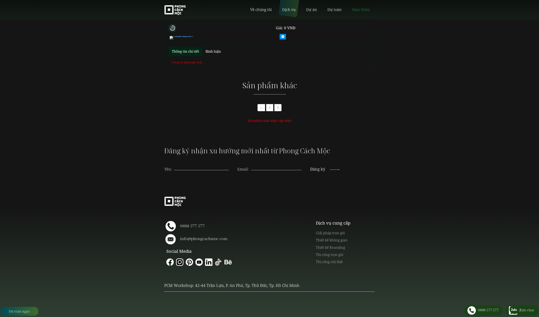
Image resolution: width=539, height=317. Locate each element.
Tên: (168, 169)
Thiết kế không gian (332, 240)
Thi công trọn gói (329, 254)
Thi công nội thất (329, 261)
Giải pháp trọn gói (330, 232)
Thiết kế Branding (330, 247)
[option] (181, 37)
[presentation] (276, 165)
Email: (243, 169)
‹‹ (261, 108)
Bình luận (213, 51)
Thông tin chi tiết (185, 51)
